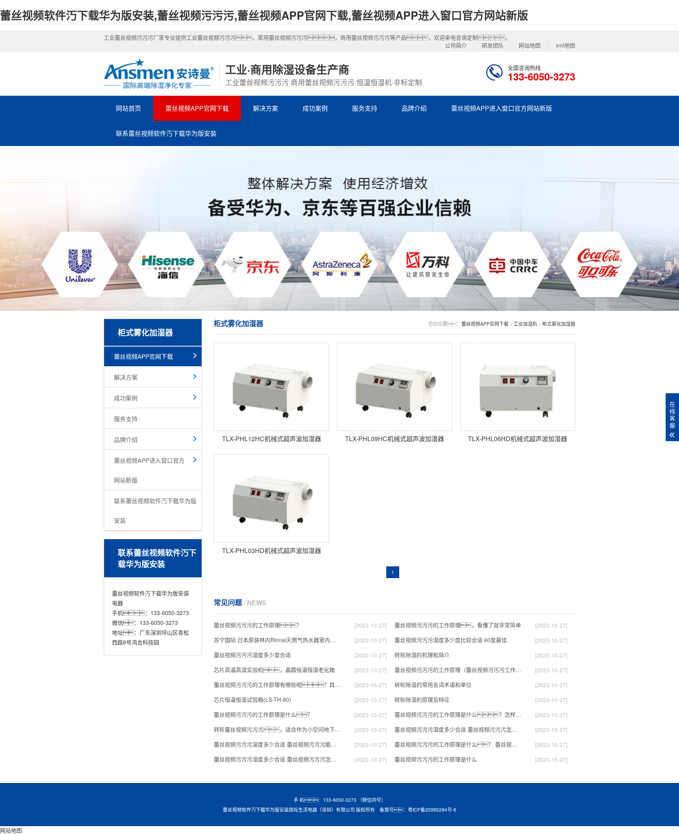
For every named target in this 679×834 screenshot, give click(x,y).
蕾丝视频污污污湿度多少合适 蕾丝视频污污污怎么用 (277, 759)
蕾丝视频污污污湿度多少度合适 (252, 655)
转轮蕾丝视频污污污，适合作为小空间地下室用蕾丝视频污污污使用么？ (277, 729)
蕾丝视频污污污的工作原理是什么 (436, 759)
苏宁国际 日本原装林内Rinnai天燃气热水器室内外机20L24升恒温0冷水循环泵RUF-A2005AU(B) (277, 640)
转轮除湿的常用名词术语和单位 (433, 684)
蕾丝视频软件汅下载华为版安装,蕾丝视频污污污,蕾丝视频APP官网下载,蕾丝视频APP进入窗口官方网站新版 (264, 15)
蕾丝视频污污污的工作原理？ (258, 625)
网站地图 (530, 45)
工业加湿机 (525, 323)
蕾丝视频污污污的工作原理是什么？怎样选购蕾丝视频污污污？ (458, 714)
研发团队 (493, 45)
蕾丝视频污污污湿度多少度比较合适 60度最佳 (451, 640)
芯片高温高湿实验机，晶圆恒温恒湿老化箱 (274, 669)
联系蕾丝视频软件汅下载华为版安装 (166, 133)
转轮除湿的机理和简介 (422, 655)
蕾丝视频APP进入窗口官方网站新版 (501, 108)
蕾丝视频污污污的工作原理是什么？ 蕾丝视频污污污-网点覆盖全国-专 (458, 744)
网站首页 (128, 108)
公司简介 (456, 45)
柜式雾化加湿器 (558, 323)
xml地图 (565, 45)
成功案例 (315, 108)
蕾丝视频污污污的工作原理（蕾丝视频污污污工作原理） (458, 669)
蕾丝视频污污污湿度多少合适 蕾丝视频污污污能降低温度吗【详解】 (277, 744)
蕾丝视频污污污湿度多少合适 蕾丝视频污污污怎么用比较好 (458, 729)
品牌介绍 (414, 108)
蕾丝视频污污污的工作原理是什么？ (263, 714)
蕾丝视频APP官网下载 (197, 108)
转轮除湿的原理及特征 (422, 699)
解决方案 (265, 108)
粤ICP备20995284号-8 (432, 809)
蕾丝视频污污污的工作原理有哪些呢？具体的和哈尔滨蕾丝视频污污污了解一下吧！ (277, 684)
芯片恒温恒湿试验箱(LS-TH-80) (252, 699)
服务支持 (364, 108)
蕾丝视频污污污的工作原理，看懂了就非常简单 (458, 625)
